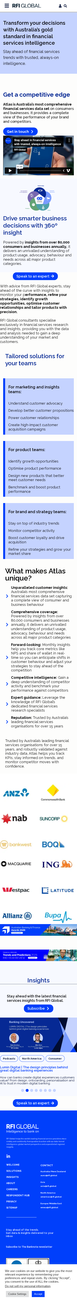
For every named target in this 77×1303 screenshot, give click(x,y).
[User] (60, 6)
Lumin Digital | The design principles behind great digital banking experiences (34, 1068)
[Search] (65, 6)
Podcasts (9, 1058)
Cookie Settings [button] (17, 1294)
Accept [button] (38, 1294)
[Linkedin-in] (8, 1156)
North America (31, 1058)
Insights (38, 980)
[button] (22, 1090)
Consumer (55, 1058)
